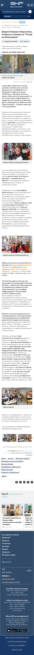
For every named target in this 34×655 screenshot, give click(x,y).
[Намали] (31, 82)
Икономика (6, 562)
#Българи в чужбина (22, 458)
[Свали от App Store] (12, 630)
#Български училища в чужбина (12, 461)
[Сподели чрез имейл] (32, 482)
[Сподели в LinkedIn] (24, 482)
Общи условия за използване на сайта (17, 637)
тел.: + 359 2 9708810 (17, 604)
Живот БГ (6, 538)
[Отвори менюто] (2, 5)
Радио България (11, 41)
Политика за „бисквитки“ (17, 645)
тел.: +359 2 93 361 (17, 592)
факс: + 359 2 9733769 (17, 606)
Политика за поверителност (17, 641)
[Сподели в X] (20, 482)
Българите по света (10, 22)
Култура (5, 546)
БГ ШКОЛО (25, 41)
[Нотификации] (28, 5)
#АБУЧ (3, 458)
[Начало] (17, 3)
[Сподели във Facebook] (16, 482)
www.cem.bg (17, 610)
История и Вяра (8, 555)
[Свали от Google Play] (22, 630)
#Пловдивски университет (11, 467)
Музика (5, 549)
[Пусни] (30, 11)
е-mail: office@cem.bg (17, 608)
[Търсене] (28, 16)
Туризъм (5, 541)
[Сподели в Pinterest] (28, 482)
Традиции (6, 552)
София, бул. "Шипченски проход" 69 (17, 602)
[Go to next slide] (31, 437)
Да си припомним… (10, 558)
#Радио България (7, 470)
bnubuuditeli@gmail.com (21, 265)
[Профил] (31, 5)
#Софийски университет (10, 472)
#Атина (10, 458)
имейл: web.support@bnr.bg (17, 595)
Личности (6, 543)
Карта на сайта (17, 649)
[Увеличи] (28, 82)
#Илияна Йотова (7, 464)
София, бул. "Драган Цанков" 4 (17, 590)
